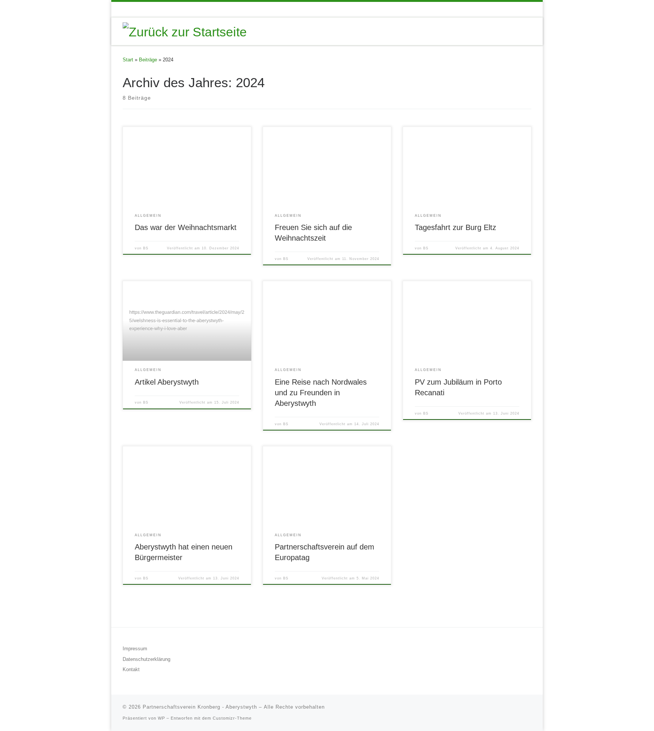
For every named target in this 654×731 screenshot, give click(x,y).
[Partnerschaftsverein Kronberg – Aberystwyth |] (185, 30)
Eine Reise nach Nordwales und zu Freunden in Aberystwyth (321, 392)
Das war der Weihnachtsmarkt (186, 227)
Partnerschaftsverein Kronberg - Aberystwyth (200, 707)
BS (145, 248)
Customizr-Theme (232, 718)
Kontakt (131, 669)
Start (128, 60)
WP (161, 718)
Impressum (135, 648)
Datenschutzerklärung (146, 659)
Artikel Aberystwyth (167, 382)
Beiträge (148, 60)
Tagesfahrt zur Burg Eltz (455, 227)
